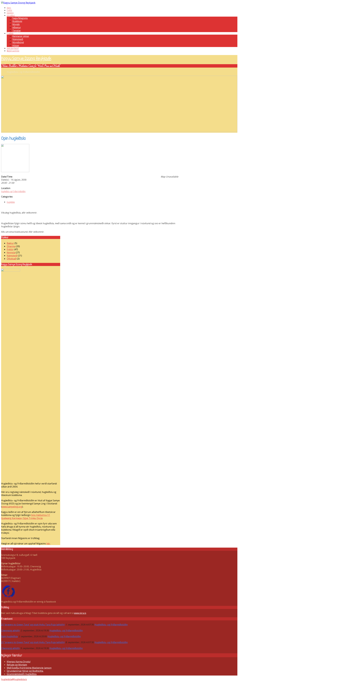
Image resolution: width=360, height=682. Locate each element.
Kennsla (11, 252)
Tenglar (16, 30)
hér (48, 543)
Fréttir (9, 10)
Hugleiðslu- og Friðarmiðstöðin (13, 191)
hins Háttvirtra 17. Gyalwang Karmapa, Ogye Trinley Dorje (25, 517)
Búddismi (17, 21)
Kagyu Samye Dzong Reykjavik (26, 58)
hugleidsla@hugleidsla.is (14, 679)
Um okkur (11, 15)
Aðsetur (16, 27)
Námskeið (17, 39)
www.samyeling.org (12, 506)
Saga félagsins (20, 18)
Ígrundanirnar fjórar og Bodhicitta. (25, 670)
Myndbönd (18, 42)
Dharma (11, 246)
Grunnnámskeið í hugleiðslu (22, 674)
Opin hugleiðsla (9, 636)
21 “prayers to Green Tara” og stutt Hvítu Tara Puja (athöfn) (33, 624)
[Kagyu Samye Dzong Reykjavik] (18, 2)
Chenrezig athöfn (10, 630)
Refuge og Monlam (17, 664)
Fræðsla (10, 33)
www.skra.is (80, 613)
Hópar (15, 45)
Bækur (10, 243)
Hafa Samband (13, 48)
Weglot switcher (13, 51)
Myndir (16, 24)
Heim (9, 7)
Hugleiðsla (11, 202)
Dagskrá (10, 13)
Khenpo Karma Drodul (18, 661)
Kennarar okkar (20, 36)
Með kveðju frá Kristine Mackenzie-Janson (29, 667)
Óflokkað (11, 258)
